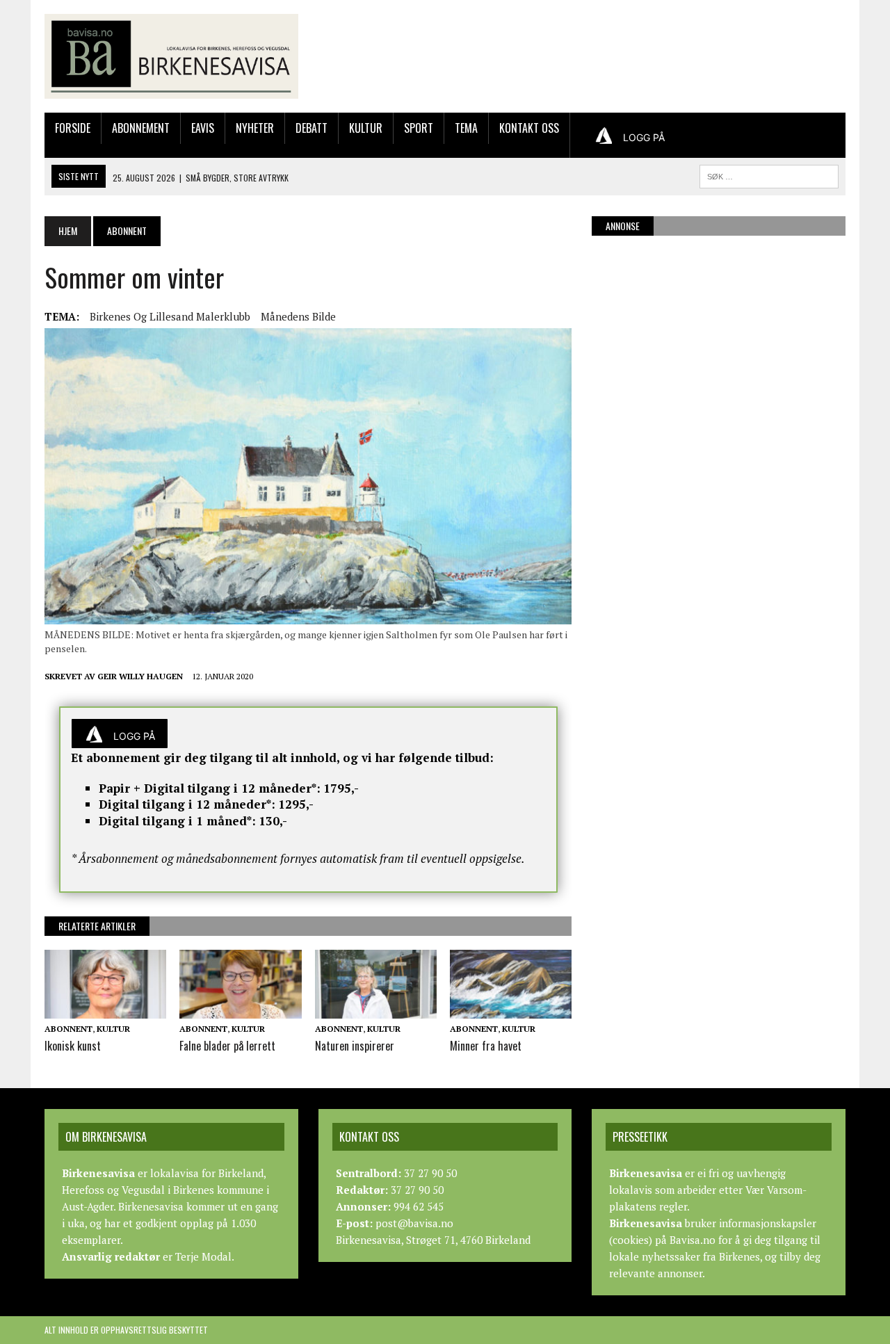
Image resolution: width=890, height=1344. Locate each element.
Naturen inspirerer (354, 1045)
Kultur (365, 128)
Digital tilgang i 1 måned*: (177, 821)
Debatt (311, 128)
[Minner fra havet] (511, 1009)
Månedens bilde (298, 316)
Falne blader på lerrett (227, 1045)
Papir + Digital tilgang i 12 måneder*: (210, 788)
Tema (466, 128)
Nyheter (255, 128)
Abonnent (68, 1028)
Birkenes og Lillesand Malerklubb (170, 316)
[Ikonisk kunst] (105, 1009)
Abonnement (141, 128)
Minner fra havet (485, 1045)
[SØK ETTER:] (769, 174)
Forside (72, 128)
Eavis (202, 128)
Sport (418, 128)
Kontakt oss (529, 128)
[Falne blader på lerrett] (240, 1009)
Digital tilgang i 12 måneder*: (187, 804)
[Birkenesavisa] (171, 56)
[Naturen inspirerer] (376, 1009)
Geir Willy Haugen (140, 676)
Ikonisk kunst (72, 1045)
